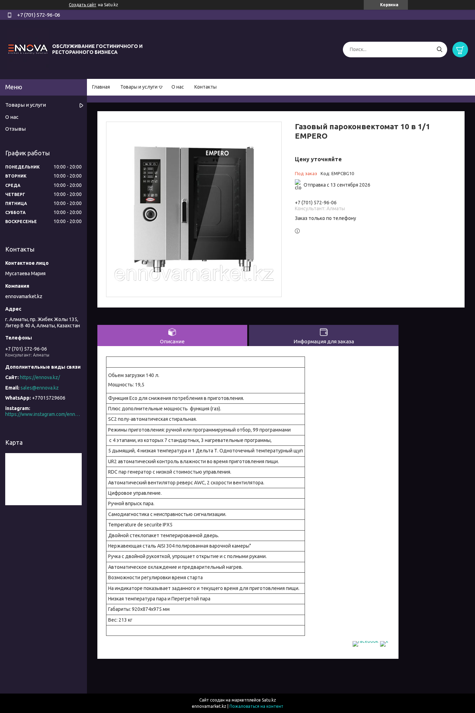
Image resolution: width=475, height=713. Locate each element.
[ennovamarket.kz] (28, 49)
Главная (101, 87)
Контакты (205, 87)
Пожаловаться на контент (256, 706)
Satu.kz (269, 700)
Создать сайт (82, 4)
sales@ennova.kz (40, 388)
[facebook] (365, 641)
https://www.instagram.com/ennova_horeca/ (43, 414)
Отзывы (15, 129)
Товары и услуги (139, 87)
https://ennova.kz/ (40, 377)
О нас (177, 87)
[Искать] (439, 49)
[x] (384, 641)
